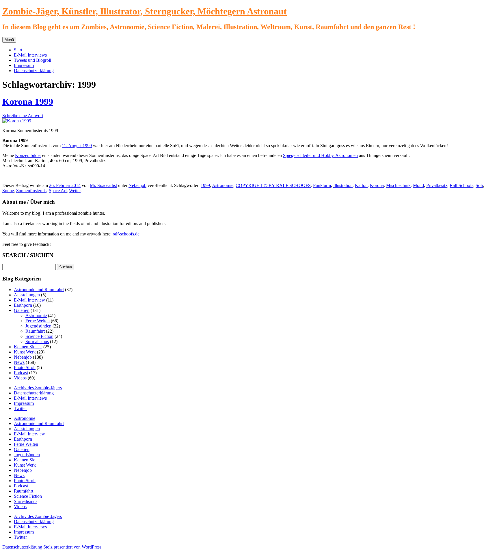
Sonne (8, 190)
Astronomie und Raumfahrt (39, 289)
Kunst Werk (25, 351)
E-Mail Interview (29, 299)
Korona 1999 (27, 101)
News (19, 362)
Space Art (58, 190)
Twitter (20, 408)
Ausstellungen (27, 294)
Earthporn (23, 305)
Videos (20, 377)
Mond (418, 185)
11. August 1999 (77, 145)
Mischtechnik (398, 185)
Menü (9, 40)
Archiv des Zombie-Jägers (38, 387)
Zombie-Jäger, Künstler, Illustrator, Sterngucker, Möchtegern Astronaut (144, 11)
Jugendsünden (38, 325)
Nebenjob (137, 185)
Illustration (343, 185)
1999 (205, 185)
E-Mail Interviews (30, 55)
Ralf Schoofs (461, 185)
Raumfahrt (35, 331)
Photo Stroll (25, 367)
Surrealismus (37, 341)
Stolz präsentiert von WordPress (72, 546)
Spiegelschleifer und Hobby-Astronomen (320, 155)
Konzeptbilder (28, 155)
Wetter (75, 190)
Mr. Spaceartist (103, 185)
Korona (377, 185)
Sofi (479, 185)
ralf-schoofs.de (126, 233)
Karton (361, 185)
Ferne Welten (37, 320)
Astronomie (222, 185)
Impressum (24, 65)
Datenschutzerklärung (34, 70)
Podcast (21, 372)
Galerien (21, 310)
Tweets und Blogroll (32, 60)
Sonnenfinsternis (31, 190)
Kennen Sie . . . (28, 346)
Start (18, 49)
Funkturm (322, 185)
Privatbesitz (436, 185)
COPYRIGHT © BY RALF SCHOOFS (273, 185)
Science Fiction (39, 336)
